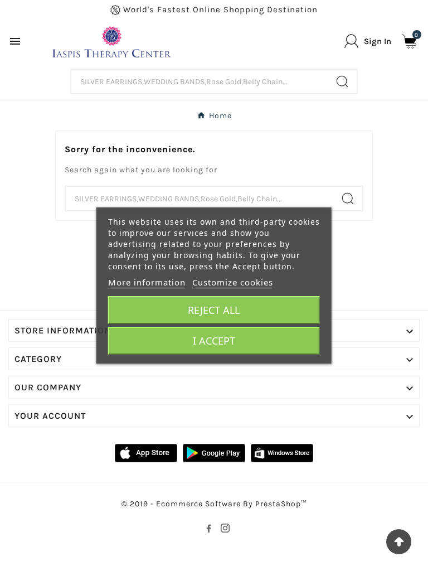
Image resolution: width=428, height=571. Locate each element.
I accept (214, 340)
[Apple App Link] (146, 452)
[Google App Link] (214, 452)
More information (147, 282)
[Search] (342, 81)
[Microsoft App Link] (282, 452)
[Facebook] (208, 528)
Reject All (214, 310)
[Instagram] (225, 528)
